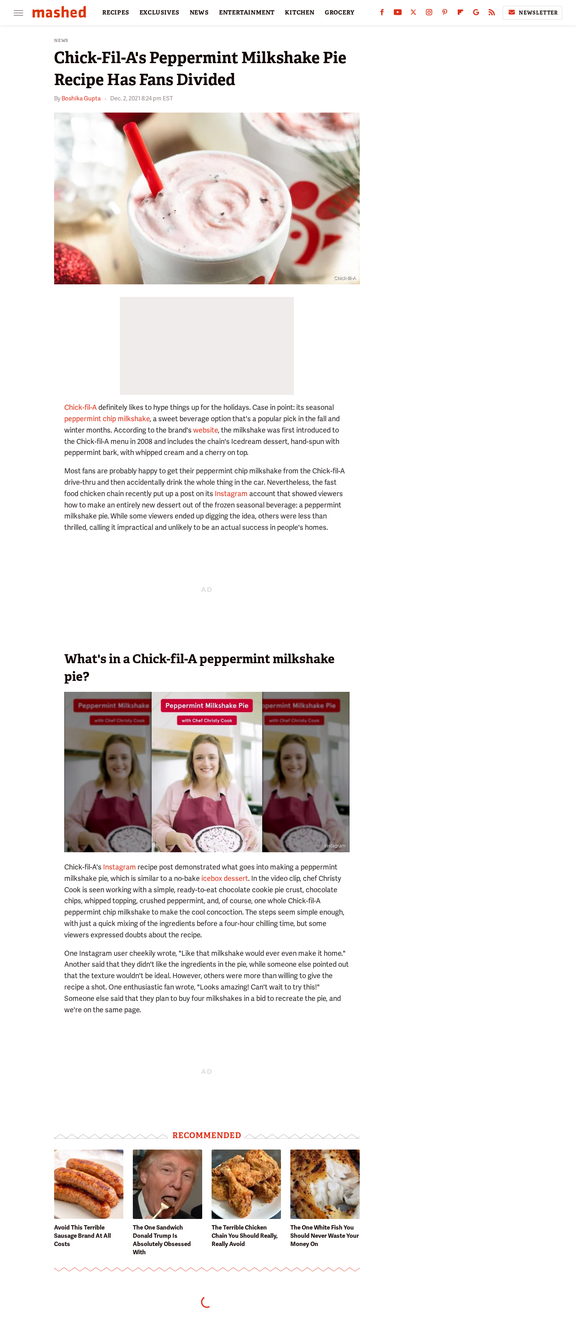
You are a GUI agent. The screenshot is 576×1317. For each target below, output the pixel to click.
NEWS (199, 12)
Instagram (231, 493)
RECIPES (115, 12)
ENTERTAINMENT (247, 12)
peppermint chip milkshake (107, 418)
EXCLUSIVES (159, 12)
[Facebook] (382, 13)
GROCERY (340, 12)
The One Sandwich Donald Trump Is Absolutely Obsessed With (162, 1240)
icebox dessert (224, 878)
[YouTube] (397, 13)
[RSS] (491, 13)
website (205, 430)
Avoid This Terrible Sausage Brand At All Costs (82, 1236)
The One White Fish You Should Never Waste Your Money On (324, 1236)
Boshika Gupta (81, 98)
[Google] (476, 13)
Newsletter (538, 12)
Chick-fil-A (80, 407)
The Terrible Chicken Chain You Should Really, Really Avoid (245, 1236)
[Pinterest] (444, 13)
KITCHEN (300, 12)
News (61, 40)
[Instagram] (429, 13)
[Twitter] (413, 13)
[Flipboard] (460, 13)
